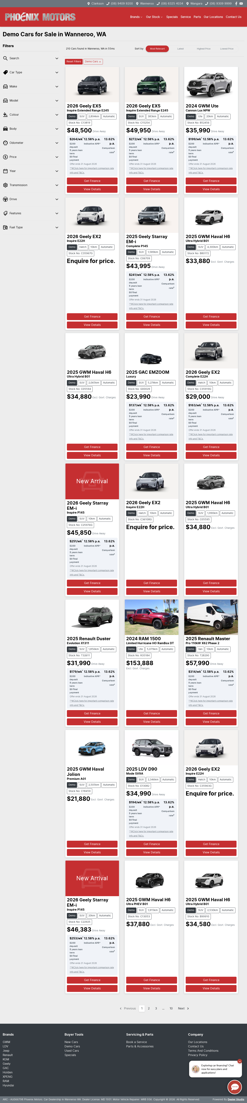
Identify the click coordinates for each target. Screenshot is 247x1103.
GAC (6, 1068)
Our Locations (213, 17)
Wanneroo (147, 3)
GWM (6, 1042)
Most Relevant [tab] (157, 49)
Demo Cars (72, 1046)
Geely (6, 1063)
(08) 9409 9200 (122, 3)
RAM (6, 1081)
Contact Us (233, 17)
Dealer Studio (236, 1099)
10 (171, 1008)
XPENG (7, 1076)
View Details (92, 189)
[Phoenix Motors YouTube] (241, 3)
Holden (7, 1072)
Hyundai (8, 1085)
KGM (6, 1059)
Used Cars (72, 1050)
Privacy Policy (197, 1055)
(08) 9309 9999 (221, 3)
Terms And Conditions (203, 1050)
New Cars (71, 1042)
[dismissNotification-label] (239, 1061)
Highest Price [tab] (203, 49)
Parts (197, 17)
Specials (172, 17)
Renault (8, 1055)
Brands (135, 17)
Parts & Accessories (140, 1046)
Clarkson (97, 3)
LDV (5, 1046)
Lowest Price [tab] (226, 49)
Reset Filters (74, 61)
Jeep (6, 1050)
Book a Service (136, 1042)
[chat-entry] (234, 1087)
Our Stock (153, 17)
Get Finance (92, 181)
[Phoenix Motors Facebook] (237, 3)
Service (186, 17)
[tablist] (192, 48)
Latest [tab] (180, 49)
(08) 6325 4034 (172, 3)
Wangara (196, 3)
